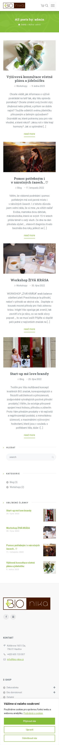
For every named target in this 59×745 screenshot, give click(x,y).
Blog (19, 188)
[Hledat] (47, 5)
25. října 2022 (35, 379)
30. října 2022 (38, 285)
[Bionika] (14, 6)
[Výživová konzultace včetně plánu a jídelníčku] (29, 55)
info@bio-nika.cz (15, 659)
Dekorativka (12, 687)
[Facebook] (6, 617)
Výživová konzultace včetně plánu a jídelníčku (29, 79)
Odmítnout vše (29, 738)
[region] (29, 722)
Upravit (29, 729)
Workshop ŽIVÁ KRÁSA (30, 280)
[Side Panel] (53, 5)
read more (29, 133)
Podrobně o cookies (33, 713)
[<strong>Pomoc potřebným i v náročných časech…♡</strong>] (29, 157)
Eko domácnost (14, 692)
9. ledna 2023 (38, 86)
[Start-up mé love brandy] (29, 352)
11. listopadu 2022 (35, 188)
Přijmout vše (29, 721)
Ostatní (10, 697)
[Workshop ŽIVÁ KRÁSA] (29, 258)
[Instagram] (13, 617)
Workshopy (21, 86)
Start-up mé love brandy (29, 374)
